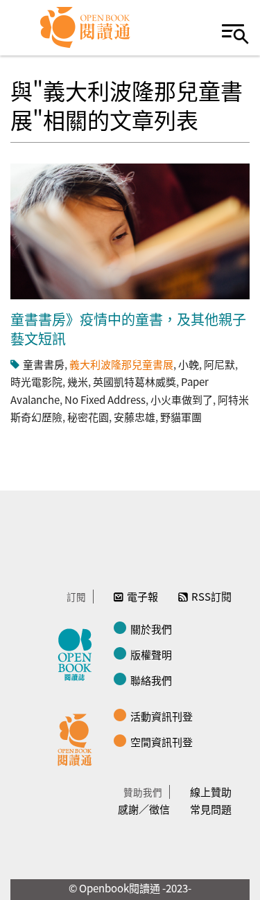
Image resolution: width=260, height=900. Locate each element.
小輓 (188, 364)
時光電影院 (36, 381)
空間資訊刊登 (161, 741)
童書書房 (43, 364)
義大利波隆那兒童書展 (121, 364)
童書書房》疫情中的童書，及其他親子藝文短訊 (128, 328)
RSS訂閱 (211, 596)
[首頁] (85, 27)
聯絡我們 (151, 680)
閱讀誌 (78, 652)
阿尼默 (219, 364)
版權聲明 (151, 654)
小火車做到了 (181, 399)
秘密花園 (88, 416)
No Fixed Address (105, 399)
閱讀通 (78, 738)
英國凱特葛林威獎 (134, 381)
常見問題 (211, 809)
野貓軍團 (181, 416)
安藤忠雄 (134, 416)
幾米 (77, 381)
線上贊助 (211, 791)
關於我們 (151, 628)
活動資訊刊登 (161, 716)
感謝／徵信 (144, 809)
